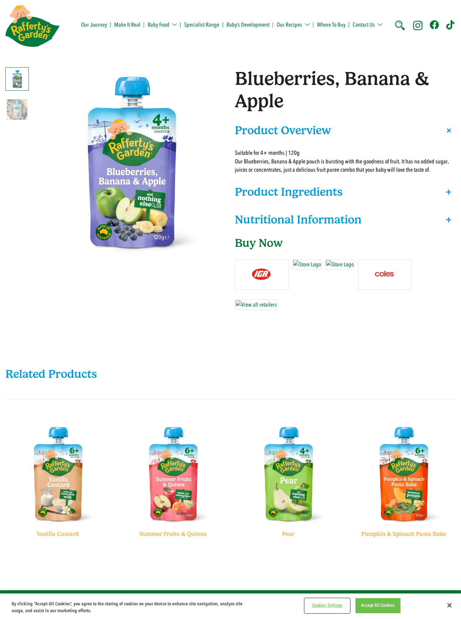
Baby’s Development (248, 25)
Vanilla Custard (58, 533)
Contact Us (364, 25)
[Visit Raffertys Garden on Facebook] (434, 24)
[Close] (449, 605)
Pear (288, 533)
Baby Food (158, 25)
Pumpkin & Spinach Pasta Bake (403, 533)
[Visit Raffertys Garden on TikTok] (451, 24)
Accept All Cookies (377, 605)
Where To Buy (331, 25)
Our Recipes (289, 25)
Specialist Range (201, 25)
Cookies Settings (327, 605)
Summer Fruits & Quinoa (173, 533)
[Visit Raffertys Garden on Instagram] (417, 24)
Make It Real (127, 25)
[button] (399, 24)
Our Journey (94, 25)
